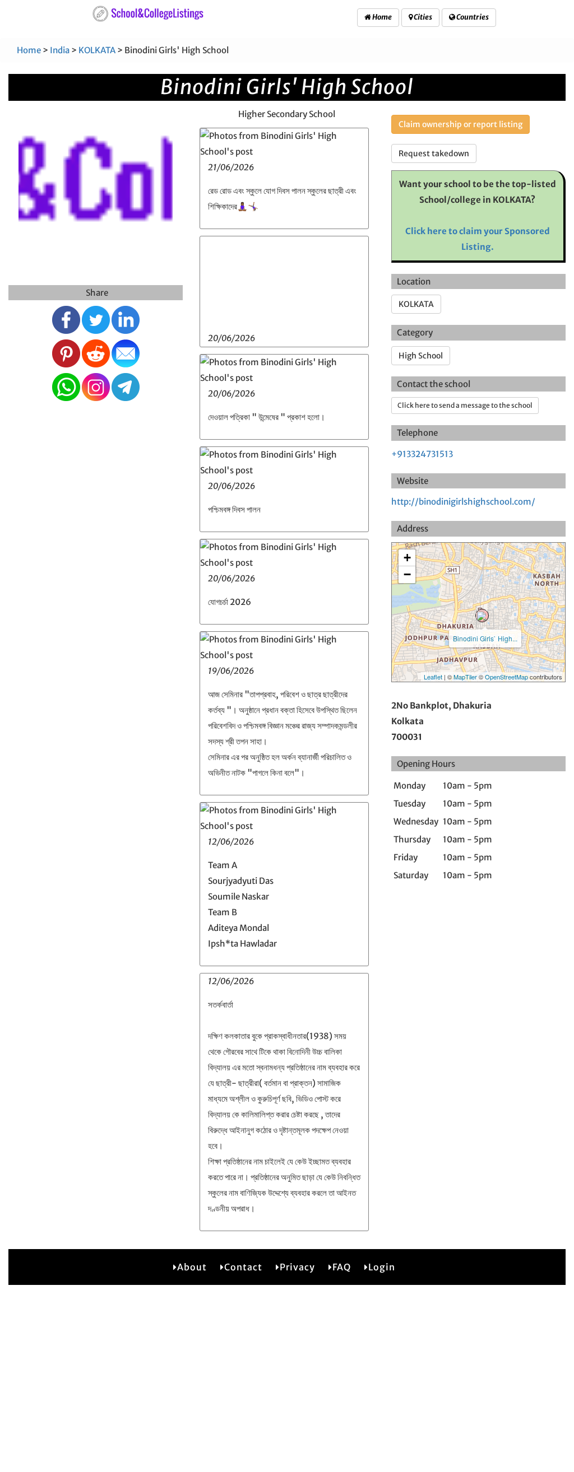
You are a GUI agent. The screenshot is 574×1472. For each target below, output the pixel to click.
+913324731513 (422, 454)
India (60, 50)
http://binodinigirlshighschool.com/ (463, 501)
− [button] (407, 574)
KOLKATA (96, 50)
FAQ (341, 1267)
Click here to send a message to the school (465, 405)
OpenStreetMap (506, 676)
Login (381, 1267)
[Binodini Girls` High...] (482, 615)
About (192, 1267)
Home (381, 17)
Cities (422, 17)
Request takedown (434, 153)
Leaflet (433, 676)
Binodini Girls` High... (485, 638)
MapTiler (465, 676)
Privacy (297, 1267)
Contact (243, 1267)
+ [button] (407, 558)
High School (421, 356)
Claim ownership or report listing (460, 124)
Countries (472, 17)
